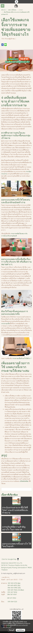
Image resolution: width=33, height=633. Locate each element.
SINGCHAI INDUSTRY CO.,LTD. (11, 563)
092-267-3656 (12, 592)
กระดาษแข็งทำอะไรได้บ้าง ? (21, 358)
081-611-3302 (11, 598)
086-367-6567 (12, 594)
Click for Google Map (9, 559)
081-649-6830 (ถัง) (14, 585)
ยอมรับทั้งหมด (20, 630)
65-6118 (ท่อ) (16, 583)
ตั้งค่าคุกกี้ (11, 630)
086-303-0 (11, 588)
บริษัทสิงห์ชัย (24, 481)
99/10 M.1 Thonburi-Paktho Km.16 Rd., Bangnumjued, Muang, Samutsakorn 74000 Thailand (16, 567)
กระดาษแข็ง (5, 324)
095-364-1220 (12, 602)
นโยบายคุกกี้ (8, 627)
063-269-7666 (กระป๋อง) (16, 590)
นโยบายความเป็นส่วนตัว (22, 625)
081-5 (10, 583)
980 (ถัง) (18, 588)
